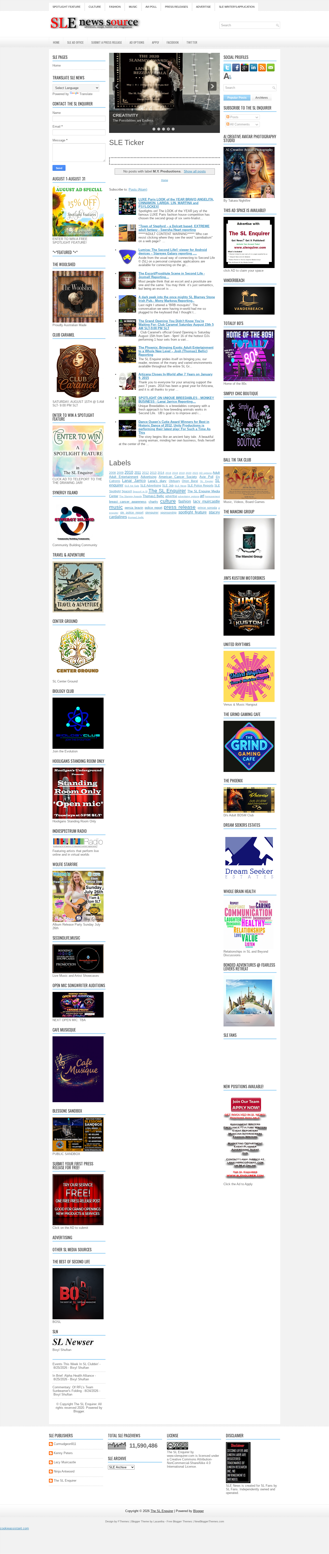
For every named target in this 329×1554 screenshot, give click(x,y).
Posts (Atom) (138, 189)
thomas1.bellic (136, 517)
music (116, 507)
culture (168, 501)
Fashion (115, 6)
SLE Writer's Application (237, 6)
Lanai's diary (157, 481)
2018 (175, 473)
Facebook (173, 42)
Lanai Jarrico (133, 481)
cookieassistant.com (14, 1528)
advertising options (188, 496)
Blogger (78, 1411)
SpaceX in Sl (140, 491)
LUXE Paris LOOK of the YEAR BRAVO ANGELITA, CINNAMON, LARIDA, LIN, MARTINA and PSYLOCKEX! (176, 203)
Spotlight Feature (66, 6)
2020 (188, 473)
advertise (171, 496)
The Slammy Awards (130, 496)
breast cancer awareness (127, 501)
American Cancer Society (178, 477)
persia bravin (134, 507)
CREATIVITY (125, 115)
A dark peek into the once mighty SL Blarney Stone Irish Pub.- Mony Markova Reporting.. (176, 299)
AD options (205, 473)
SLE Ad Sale (132, 485)
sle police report (132, 512)
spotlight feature (192, 512)
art (202, 496)
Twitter (191, 42)
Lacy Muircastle (65, 1462)
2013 (153, 472)
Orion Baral (190, 480)
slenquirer (151, 512)
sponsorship (168, 512)
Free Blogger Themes (179, 1521)
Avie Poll (206, 477)
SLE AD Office (75, 42)
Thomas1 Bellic (153, 496)
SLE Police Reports (200, 485)
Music (133, 6)
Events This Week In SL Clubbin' (76, 1364)
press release (180, 507)
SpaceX (127, 491)
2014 (161, 472)
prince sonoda (207, 507)
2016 (168, 473)
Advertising (148, 477)
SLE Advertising (150, 485)
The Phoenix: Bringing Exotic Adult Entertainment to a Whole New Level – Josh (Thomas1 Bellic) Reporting (175, 351)
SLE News (180, 485)
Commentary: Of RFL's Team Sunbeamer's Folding (73, 1389)
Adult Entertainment (123, 477)
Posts (233, 117)
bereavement (212, 496)
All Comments (239, 124)
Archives (261, 97)
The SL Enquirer (167, 490)
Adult (216, 472)
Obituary (174, 480)
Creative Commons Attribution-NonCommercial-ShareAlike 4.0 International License (189, 1463)
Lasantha (158, 1521)
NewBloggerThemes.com (209, 1521)
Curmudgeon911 (65, 1444)
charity (153, 501)
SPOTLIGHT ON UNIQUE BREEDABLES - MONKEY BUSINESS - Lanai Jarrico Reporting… (176, 399)
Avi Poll (151, 6)
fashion (184, 501)
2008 (112, 472)
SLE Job (167, 485)
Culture (95, 6)
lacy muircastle (206, 501)
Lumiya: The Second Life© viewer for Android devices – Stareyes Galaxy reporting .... (172, 251)
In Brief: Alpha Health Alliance (73, 1375)
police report (153, 507)
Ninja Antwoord (64, 1471)
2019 (182, 473)
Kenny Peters (63, 1453)
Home (56, 42)
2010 (129, 472)
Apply (155, 42)
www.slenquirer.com (180, 1456)
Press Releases (176, 6)
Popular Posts (237, 97)
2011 (137, 472)
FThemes (123, 1521)
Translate (85, 94)
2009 (120, 472)
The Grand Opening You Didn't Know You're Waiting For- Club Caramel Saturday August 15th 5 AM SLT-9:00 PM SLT (176, 324)
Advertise (203, 6)
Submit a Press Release (106, 42)
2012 (145, 472)
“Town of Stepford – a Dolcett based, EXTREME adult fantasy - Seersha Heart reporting (174, 228)
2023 (195, 473)
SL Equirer (206, 481)
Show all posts (195, 171)
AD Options (137, 42)
